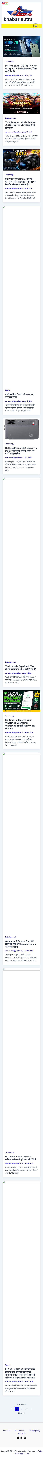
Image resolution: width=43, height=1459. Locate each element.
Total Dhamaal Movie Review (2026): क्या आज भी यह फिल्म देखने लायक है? (20, 125)
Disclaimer (21, 1433)
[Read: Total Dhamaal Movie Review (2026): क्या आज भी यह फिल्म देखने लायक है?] (21, 103)
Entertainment (10, 118)
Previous (22, 1404)
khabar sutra (18, 19)
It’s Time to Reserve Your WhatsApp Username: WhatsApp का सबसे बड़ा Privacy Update (20, 724)
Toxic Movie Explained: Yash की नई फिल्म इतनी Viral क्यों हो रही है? (20, 667)
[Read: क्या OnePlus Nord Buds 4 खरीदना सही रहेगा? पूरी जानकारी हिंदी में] (21, 1058)
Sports (7, 390)
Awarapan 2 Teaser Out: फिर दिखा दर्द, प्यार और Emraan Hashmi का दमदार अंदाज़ (20, 944)
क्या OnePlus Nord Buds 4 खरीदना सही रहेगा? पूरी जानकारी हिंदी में (20, 1158)
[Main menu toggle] (36, 26)
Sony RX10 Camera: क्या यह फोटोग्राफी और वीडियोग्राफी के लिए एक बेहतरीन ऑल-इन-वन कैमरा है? (20, 181)
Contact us (19, 1431)
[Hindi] (6, 3)
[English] (3, 3)
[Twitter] (21, 1438)
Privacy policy (34, 1431)
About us (6, 1431)
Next (21, 1413)
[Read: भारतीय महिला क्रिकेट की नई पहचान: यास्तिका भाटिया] (21, 296)
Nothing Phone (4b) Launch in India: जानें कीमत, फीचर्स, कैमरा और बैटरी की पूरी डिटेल (21, 451)
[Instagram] (25, 1438)
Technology (9, 61)
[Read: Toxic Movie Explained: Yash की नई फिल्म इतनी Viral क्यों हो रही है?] (21, 568)
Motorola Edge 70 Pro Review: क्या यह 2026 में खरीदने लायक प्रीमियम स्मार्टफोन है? (21, 68)
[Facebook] (18, 1438)
